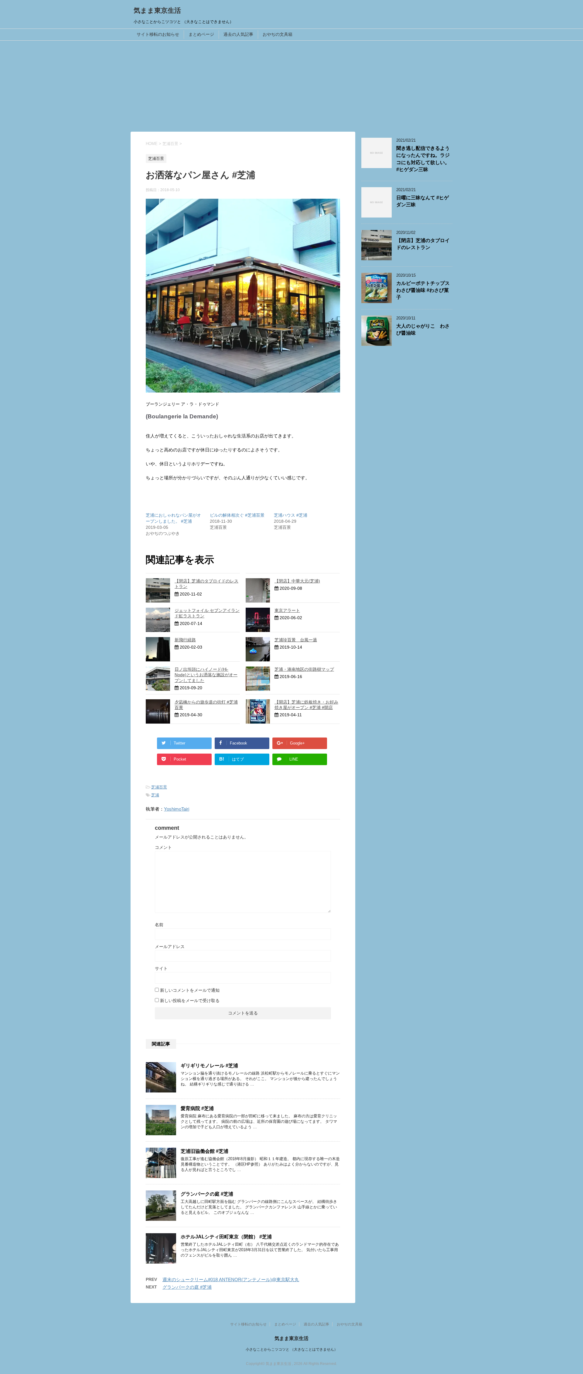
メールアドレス (170, 946)
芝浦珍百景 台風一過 (295, 639)
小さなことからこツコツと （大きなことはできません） (292, 1349)
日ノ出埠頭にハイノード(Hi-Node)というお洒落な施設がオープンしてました (206, 675)
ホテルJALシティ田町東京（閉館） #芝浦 (226, 1236)
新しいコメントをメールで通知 (190, 990)
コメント (163, 847)
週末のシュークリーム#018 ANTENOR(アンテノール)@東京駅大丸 (230, 1279)
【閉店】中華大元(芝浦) (297, 581)
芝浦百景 (159, 787)
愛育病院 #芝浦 (197, 1108)
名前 (159, 924)
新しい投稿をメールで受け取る (190, 1000)
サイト (161, 968)
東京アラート (287, 610)
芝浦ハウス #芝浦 (290, 515)
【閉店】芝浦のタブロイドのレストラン (423, 244)
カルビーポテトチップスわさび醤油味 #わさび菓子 (423, 290)
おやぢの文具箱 (277, 34)
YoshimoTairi (176, 809)
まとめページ (201, 34)
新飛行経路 (185, 639)
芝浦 (155, 795)
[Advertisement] (291, 86)
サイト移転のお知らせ (158, 34)
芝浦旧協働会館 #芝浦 (204, 1151)
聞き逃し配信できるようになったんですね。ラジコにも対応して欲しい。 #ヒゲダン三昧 (423, 159)
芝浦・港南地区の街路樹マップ (304, 669)
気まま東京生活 (157, 10)
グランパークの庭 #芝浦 (207, 1194)
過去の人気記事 (238, 34)
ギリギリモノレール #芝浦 (209, 1065)
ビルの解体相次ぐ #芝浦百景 (237, 515)
